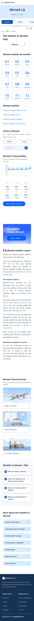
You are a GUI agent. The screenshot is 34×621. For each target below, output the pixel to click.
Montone (9, 141)
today (13, 310)
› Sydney (4, 606)
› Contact (21, 610)
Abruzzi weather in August (13, 536)
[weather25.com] (8, 2)
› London (5, 602)
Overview (7, 22)
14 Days (20, 22)
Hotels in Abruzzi (10, 563)
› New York (5, 598)
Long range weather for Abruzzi (15, 529)
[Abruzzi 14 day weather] (17, 172)
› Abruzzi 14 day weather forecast (14, 110)
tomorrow (22, 310)
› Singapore (5, 610)
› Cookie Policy (22, 606)
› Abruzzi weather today (11, 115)
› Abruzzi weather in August (12, 119)
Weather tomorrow (11, 556)
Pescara (24, 141)
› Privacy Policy (22, 602)
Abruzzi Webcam (10, 549)
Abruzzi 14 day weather (12, 522)
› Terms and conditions (25, 598)
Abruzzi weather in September (14, 543)
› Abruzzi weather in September (14, 123)
